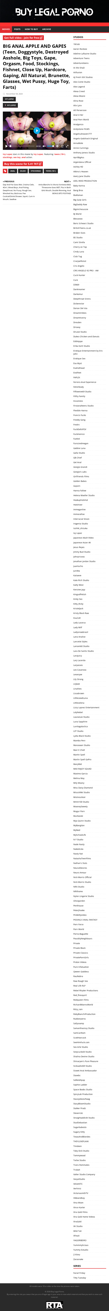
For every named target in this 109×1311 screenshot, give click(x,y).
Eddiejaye (78, 341)
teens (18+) (59, 154)
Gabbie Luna (79, 448)
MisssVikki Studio (81, 792)
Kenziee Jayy (79, 589)
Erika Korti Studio (81, 346)
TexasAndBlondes (81, 1136)
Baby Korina (79, 185)
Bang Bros (78, 190)
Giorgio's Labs (80, 471)
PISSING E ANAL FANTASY (85, 919)
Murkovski (78, 816)
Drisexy (76, 327)
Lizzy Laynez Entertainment (86, 707)
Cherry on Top (80, 247)
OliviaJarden (79, 900)
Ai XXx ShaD (79, 67)
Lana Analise (79, 636)
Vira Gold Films (80, 1212)
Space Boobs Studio (82, 1089)
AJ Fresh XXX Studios (83, 77)
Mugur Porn (79, 811)
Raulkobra (78, 976)
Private (76, 943)
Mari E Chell (79, 750)
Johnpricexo (79, 556)
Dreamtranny (79, 317)
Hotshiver (77, 504)
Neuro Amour (79, 872)
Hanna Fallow (79, 490)
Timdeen (77, 1146)
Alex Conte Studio (81, 81)
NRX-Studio (78, 886)
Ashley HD (78, 166)
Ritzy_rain (78, 1009)
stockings (7, 157)
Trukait (76, 1169)
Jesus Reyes (78, 547)
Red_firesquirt (80, 995)
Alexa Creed (79, 91)
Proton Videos (79, 962)
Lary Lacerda (79, 660)
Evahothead (79, 368)
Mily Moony (78, 783)
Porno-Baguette (80, 934)
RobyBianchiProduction (84, 1014)
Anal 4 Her (78, 115)
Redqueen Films (81, 999)
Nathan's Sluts (80, 863)
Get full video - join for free (22, 37)
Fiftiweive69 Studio (82, 391)
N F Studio (78, 839)
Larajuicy (77, 655)
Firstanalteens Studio (83, 405)
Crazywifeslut (79, 261)
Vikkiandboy (79, 1198)
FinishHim (78, 401)
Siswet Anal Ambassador (85, 1070)
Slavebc (77, 1075)
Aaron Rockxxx (80, 49)
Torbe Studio (79, 1160)
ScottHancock (79, 1037)
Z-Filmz (76, 1254)
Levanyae (77, 674)
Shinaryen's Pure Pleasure (85, 1061)
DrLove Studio (80, 331)
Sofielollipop (79, 1080)
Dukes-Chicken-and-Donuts (86, 336)
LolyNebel (78, 712)
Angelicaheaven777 (82, 133)
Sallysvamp (78, 1023)
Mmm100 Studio (81, 801)
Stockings (36, 171)
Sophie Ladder (80, 1084)
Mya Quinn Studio (82, 820)
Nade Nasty (78, 844)
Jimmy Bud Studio (81, 551)
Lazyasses (78, 665)
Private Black (79, 948)
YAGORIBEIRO (79, 1240)
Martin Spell (79, 754)
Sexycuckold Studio (82, 1051)
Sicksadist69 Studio (82, 1066)
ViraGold (77, 1221)
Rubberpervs (79, 1018)
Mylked (76, 830)
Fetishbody (78, 387)
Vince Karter (79, 1207)
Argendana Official (82, 162)
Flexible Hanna (80, 410)
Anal (12, 171)
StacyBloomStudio (81, 1103)
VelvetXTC (78, 1183)
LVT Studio (78, 731)
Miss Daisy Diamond (83, 787)
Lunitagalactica (80, 726)
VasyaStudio (79, 1179)
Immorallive (79, 514)
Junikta (76, 570)
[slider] (22, 146)
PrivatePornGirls (81, 957)
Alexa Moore (79, 96)
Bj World (77, 214)
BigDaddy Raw (80, 204)
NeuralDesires (80, 868)
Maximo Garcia (80, 773)
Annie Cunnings (81, 148)
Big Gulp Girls (79, 199)
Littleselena (78, 702)
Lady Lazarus (79, 622)
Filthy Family (79, 396)
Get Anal (77, 462)
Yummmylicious (80, 1245)
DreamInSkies (79, 313)
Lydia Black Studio (82, 736)
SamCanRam (79, 1033)
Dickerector (78, 303)
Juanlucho (78, 566)
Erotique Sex (79, 358)
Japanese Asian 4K (82, 542)
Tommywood (79, 1155)
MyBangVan (79, 825)
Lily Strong (78, 679)
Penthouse (78, 905)
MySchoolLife (79, 835)
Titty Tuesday (79, 1277)
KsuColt (77, 618)
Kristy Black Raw (81, 613)
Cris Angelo (78, 266)
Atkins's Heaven (80, 171)
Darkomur (78, 294)
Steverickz (78, 1113)
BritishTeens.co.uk (82, 228)
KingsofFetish (79, 594)
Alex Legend (79, 86)
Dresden (77, 322)
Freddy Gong (79, 419)
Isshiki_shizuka (80, 528)
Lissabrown (78, 693)
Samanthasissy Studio (83, 1028)
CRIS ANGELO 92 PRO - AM (85, 270)
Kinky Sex (77, 599)
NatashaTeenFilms (82, 858)
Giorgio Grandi (80, 467)
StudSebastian (80, 1122)
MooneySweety (80, 806)
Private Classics (80, 952)
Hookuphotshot (80, 500)
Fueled (76, 438)
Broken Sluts (79, 232)
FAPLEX (76, 377)
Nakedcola (78, 849)
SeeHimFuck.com (81, 1042)
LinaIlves (77, 688)
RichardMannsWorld (83, 1004)
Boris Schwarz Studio (83, 223)
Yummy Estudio (80, 1249)
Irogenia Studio (80, 523)
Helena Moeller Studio (84, 495)
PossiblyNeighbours (82, 938)
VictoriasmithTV (80, 1193)
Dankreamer (79, 289)
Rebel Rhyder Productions (85, 990)
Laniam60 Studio (81, 646)
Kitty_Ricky (78, 603)
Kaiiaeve (77, 575)
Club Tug (77, 256)
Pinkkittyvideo (79, 915)
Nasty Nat (78, 853)
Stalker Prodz (79, 1108)
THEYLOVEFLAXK (81, 1141)
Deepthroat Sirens (82, 298)
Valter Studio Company (84, 1174)
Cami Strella (79, 242)
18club (76, 44)
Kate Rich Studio (81, 580)
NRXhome (78, 891)
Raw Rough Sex (80, 981)
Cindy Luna (78, 251)
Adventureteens (81, 63)
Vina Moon (78, 1202)
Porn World (78, 929)
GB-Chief (77, 457)
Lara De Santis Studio (83, 651)
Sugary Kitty (79, 1132)
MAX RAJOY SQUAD (82, 768)
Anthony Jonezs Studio (84, 152)
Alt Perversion (80, 110)
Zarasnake (78, 1259)
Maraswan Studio (81, 745)
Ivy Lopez (9, 99)
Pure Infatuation (81, 967)
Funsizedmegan (80, 443)
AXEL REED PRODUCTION (85, 180)
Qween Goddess (81, 971)
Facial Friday (79, 1273)
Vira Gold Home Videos (84, 1216)
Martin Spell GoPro (82, 759)
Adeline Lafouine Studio (84, 53)
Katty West (78, 585)
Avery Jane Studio (81, 176)
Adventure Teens (81, 58)
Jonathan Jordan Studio (84, 561)
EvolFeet (77, 372)
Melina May (78, 778)
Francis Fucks (79, 415)
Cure (75, 280)
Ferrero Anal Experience (84, 382)
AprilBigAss (78, 157)
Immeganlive (79, 509)
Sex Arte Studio (80, 1047)
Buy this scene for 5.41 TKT (21, 164)
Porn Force (78, 924)
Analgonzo (78, 124)
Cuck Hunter (79, 275)
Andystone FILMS (81, 129)
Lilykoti (76, 684)
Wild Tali (77, 1231)
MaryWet (77, 764)
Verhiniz (77, 1188)
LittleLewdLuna (80, 698)
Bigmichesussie (80, 209)
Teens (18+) (51, 171)
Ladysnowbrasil (80, 632)
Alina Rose (78, 100)
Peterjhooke (79, 910)
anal (24, 157)
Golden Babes (80, 481)
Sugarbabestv (79, 1127)
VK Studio (77, 1226)
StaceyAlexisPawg (81, 1099)
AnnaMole (78, 143)
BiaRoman (78, 195)
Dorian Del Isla (80, 308)
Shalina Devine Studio (83, 1056)
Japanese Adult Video (83, 537)
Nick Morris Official (82, 877)
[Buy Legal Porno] (54, 24)
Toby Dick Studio (81, 1150)
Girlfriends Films (81, 476)
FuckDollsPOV (79, 429)
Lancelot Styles (80, 641)
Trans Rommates (81, 1165)
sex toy (16, 157)
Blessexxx (77, 218)
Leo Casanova (79, 669)
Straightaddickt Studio (84, 1117)
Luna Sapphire (80, 721)
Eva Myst (77, 363)
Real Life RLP (79, 985)
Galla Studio (79, 452)
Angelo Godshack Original (85, 138)
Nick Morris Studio (82, 882)
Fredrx (76, 424)
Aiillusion (77, 72)
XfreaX (76, 1235)
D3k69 (76, 284)
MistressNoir (79, 797)
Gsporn (76, 486)
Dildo (23, 171)
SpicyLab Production (83, 1094)
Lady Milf (77, 627)
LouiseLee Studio (81, 717)
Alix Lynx (77, 105)
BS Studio (77, 237)
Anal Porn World (81, 119)
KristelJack (78, 608)
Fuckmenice (79, 434)
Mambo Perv (79, 740)
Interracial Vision (81, 519)
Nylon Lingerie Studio (83, 896)
